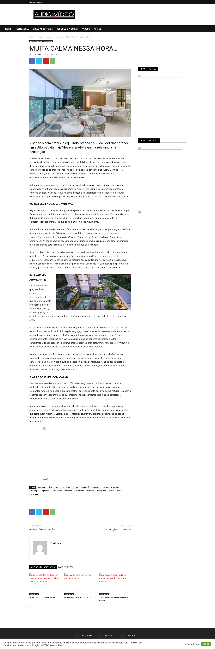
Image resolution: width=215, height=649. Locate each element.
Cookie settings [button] (191, 644)
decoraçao (35, 491)
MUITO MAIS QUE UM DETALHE (78, 598)
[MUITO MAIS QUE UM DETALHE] (80, 584)
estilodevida (57, 491)
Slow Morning (36, 494)
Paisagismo (101, 491)
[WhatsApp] (52, 61)
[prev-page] (31, 606)
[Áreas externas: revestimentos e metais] (115, 584)
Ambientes (58, 37)
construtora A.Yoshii (111, 487)
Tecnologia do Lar (67, 28)
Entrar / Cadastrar (36, 2)
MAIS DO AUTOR (66, 567)
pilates (111, 491)
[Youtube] (203, 28)
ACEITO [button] (206, 644)
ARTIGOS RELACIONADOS (43, 567)
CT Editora (37, 54)
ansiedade (42, 487)
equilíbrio (45, 491)
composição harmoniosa (90, 487)
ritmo (119, 491)
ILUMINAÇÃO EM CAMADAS (117, 529)
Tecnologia (22, 28)
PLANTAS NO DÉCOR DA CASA (43, 598)
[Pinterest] (46, 61)
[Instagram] (198, 28)
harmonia (69, 491)
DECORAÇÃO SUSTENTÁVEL (43, 529)
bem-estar (66, 487)
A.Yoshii (81, 189)
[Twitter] (39, 61)
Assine (97, 28)
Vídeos (86, 28)
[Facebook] (193, 28)
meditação (80, 491)
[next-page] (36, 606)
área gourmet (54, 487)
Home (8, 28)
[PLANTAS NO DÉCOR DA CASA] (45, 584)
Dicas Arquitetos (43, 28)
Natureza (90, 491)
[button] (211, 29)
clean (76, 487)
